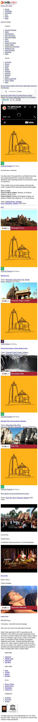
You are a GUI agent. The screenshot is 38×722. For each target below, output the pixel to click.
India (6, 670)
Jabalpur (15, 203)
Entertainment (9, 34)
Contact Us (8, 690)
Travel (7, 77)
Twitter (7, 701)
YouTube (8, 698)
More (6, 18)
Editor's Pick (15, 86)
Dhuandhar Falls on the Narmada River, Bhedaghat (13, 421)
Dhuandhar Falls (19, 280)
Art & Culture (9, 45)
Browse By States (6, 6)
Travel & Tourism (10, 30)
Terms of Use (9, 686)
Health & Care (9, 48)
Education (8, 52)
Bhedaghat (8, 203)
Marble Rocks (10, 201)
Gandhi (7, 672)
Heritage (7, 71)
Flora (6, 39)
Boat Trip (9, 498)
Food (6, 68)
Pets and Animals (10, 37)
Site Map (8, 662)
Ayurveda (8, 62)
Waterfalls (10, 427)
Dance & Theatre (10, 43)
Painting (7, 676)
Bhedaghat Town (5, 275)
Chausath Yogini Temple (14, 352)
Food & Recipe (10, 50)
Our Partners (5, 88)
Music (7, 32)
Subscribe (8, 660)
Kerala (7, 9)
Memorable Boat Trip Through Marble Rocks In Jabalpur (15, 493)
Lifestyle (7, 73)
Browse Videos (6, 22)
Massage (7, 75)
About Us (34, 86)
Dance (7, 66)
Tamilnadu (8, 11)
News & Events (10, 35)
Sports (7, 41)
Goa (6, 15)
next (2, 207)
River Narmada (18, 498)
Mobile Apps (9, 659)
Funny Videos (9, 80)
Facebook (8, 699)
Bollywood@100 (10, 79)
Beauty (7, 64)
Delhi (6, 16)
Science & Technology (12, 46)
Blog (28, 86)
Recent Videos (5, 86)
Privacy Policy (9, 684)
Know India (23, 86)
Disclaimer (8, 688)
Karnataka (8, 13)
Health (7, 69)
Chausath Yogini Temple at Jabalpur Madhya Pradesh (14, 348)
